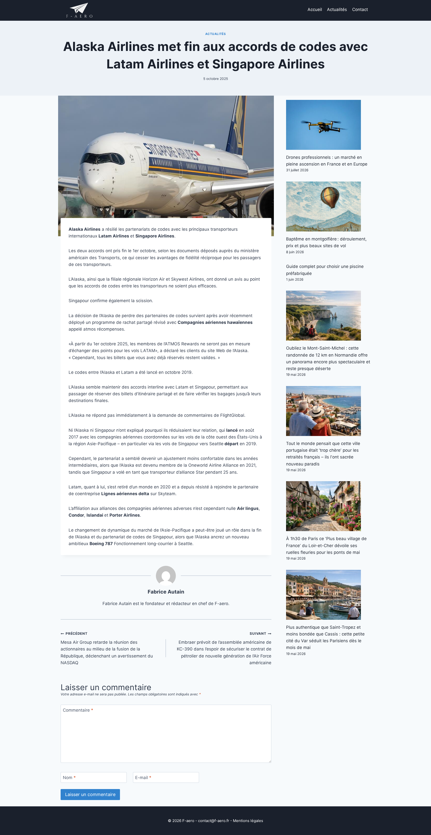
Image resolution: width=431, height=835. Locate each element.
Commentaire (78, 710)
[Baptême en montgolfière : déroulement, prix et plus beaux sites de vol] (328, 206)
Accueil (315, 9)
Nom (69, 777)
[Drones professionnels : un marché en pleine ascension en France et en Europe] (328, 125)
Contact (360, 9)
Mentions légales (248, 820)
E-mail (143, 777)
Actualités (337, 9)
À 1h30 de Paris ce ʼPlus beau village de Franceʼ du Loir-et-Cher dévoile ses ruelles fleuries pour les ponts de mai (326, 545)
